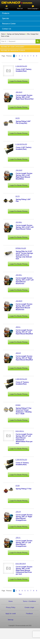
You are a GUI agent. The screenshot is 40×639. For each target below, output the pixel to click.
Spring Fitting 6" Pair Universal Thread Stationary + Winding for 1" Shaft (23, 411)
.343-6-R (18, 353)
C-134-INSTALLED (21, 144)
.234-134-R (18, 170)
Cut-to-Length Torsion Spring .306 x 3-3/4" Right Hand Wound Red (24, 97)
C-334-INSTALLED (21, 66)
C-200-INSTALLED (21, 459)
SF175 (17, 196)
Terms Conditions (29, 601)
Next (20, 59)
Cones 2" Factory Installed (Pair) (22, 463)
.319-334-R (18, 301)
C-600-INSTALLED (21, 379)
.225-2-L (17, 537)
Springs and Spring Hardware (16, 34)
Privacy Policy (10, 607)
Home (3, 34)
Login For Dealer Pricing (18, 81)
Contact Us (6, 29)
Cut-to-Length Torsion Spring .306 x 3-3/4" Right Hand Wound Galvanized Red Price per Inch (24, 570)
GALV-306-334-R (20, 563)
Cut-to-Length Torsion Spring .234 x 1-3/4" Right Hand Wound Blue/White (24, 176)
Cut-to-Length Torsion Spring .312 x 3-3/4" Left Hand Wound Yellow (24, 227)
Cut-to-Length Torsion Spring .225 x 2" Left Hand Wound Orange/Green (24, 543)
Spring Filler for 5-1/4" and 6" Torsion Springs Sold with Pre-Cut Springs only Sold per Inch (24, 255)
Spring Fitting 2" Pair (23, 489)
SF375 (17, 118)
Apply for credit (11, 613)
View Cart (20, 8)
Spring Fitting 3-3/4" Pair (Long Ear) (23, 122)
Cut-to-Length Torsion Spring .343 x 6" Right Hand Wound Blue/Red (24, 358)
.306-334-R (18, 92)
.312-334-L (18, 222)
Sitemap (10, 620)
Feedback (29, 613)
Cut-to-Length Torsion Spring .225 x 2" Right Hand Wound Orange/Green (24, 517)
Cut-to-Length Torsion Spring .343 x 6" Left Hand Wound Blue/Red (24, 332)
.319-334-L (18, 275)
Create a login (29, 607)
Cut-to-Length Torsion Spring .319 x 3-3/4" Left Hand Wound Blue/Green (24, 280)
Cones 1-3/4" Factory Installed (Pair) (23, 148)
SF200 (17, 485)
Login (6, 8)
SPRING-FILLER (20, 248)
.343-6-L (17, 327)
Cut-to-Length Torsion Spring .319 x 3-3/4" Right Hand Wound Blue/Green (24, 306)
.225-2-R (18, 512)
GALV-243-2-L (19, 431)
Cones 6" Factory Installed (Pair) (22, 383)
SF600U (17, 405)
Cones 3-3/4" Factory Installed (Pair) (23, 70)
